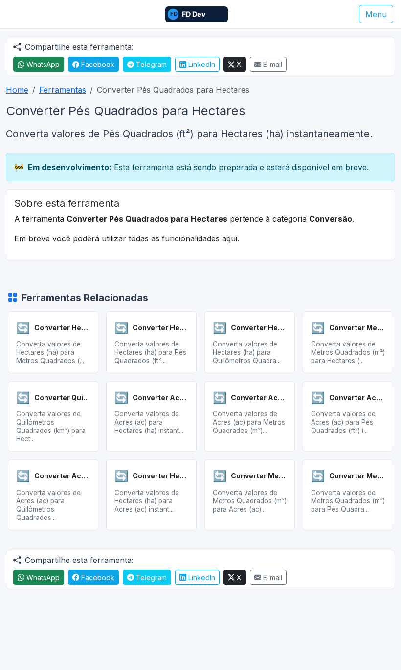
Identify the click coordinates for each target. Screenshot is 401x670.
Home (17, 90)
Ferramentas (62, 90)
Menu (376, 14)
